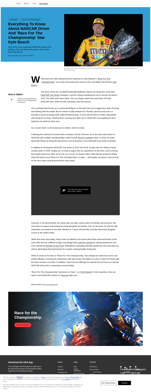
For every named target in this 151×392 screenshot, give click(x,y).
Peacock (65, 275)
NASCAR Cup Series (50, 95)
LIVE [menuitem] (34, 3)
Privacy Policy (94, 369)
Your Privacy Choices (95, 373)
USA (11, 3)
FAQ (75, 366)
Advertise (61, 369)
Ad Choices (93, 366)
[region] (75, 383)
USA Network (86, 272)
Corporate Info (62, 372)
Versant (19, 377)
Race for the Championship (50, 284)
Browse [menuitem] (26, 3)
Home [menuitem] (18, 3)
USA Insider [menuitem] (43, 3)
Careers (60, 366)
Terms (44, 377)
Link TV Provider (79, 374)
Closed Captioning (77, 370)
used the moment (85, 242)
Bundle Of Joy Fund (55, 246)
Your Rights (66, 379)
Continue (124, 383)
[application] (75, 190)
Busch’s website (85, 138)
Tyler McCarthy (14, 55)
